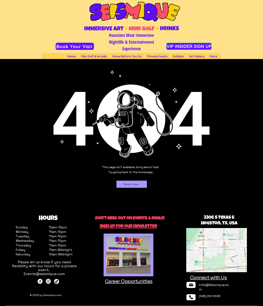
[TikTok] (56, 281)
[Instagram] (48, 281)
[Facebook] (40, 281)
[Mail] (191, 285)
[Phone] (191, 297)
